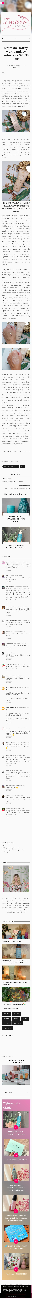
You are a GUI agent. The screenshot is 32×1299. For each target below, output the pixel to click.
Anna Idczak (9, 785)
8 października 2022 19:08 (17, 808)
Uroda (22, 466)
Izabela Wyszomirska (11, 742)
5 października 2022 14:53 (19, 631)
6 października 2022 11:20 (16, 675)
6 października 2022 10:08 (22, 652)
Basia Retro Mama (10, 586)
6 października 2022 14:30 (23, 687)
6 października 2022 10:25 (18, 664)
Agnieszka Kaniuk (10, 562)
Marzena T (8, 808)
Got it (22, 1296)
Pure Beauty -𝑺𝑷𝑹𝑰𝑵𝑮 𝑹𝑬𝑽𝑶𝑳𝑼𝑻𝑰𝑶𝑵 (16, 1061)
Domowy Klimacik (10, 607)
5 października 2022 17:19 (19, 643)
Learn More (12, 1296)
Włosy (25, 1018)
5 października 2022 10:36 (21, 607)
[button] (16, 38)
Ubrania (6, 1018)
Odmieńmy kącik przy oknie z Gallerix (12, 481)
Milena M (8, 795)
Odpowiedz (8, 570)
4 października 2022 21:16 (16, 575)
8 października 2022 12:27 (17, 795)
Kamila (7, 770)
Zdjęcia (6, 1023)
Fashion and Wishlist (11, 687)
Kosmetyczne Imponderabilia (13, 728)
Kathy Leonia (9, 631)
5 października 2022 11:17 (23, 620)
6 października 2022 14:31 (23, 707)
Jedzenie (6, 1013)
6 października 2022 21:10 (23, 742)
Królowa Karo (9, 755)
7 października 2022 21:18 (18, 755)
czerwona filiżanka (10, 652)
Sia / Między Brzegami (11, 620)
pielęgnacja (14, 466)
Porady (16, 1013)
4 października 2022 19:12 (21, 562)
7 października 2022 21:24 (16, 770)
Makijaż (6, 466)
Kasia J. (7, 575)
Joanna (7, 675)
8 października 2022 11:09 (18, 785)
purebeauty (7, 1028)
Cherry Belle (9, 664)
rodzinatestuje (9, 643)
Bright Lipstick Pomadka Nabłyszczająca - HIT (17, 488)
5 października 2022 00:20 (21, 586)
